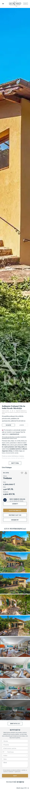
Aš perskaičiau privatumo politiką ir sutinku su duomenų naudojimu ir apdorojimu (15, 770)
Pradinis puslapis (5, 410)
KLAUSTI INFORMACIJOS (15, 510)
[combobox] (15, 759)
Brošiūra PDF (15, 520)
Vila (12, 410)
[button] (22, 473)
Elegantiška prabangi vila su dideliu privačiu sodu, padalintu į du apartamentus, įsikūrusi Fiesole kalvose (14, 412)
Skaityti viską (15, 463)
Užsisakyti (15, 504)
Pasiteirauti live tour (15, 515)
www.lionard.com (14, 434)
